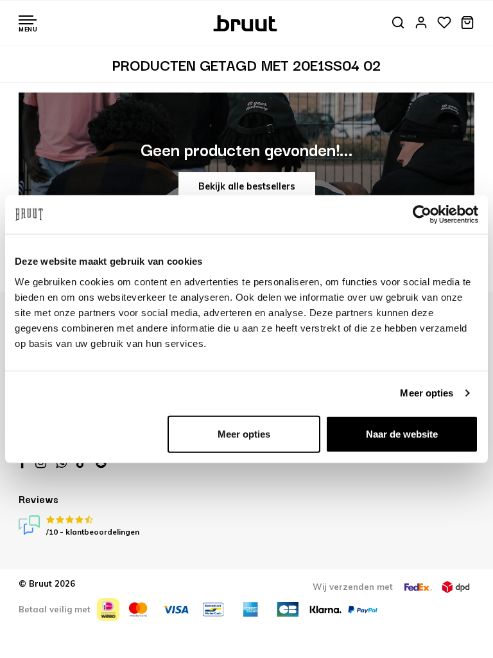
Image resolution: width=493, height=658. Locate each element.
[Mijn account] (421, 23)
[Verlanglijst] (444, 23)
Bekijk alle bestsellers (246, 186)
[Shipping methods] (418, 587)
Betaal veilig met (55, 609)
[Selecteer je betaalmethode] (108, 609)
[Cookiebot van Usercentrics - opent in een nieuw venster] (422, 214)
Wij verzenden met (353, 587)
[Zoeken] (398, 23)
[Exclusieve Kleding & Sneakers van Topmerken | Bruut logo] (246, 22)
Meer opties (426, 392)
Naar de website (402, 433)
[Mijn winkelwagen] (467, 23)
